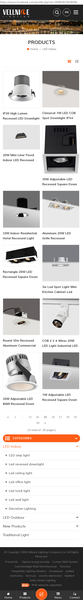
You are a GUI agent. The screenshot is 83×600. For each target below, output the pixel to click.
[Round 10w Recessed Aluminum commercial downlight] (21, 316)
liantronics (16, 575)
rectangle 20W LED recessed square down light (20, 274)
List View (77, 61)
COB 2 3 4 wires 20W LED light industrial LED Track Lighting (60, 343)
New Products (14, 526)
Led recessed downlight (26, 464)
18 (67, 417)
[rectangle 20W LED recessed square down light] (21, 255)
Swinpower (56, 571)
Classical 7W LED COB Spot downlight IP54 (59, 115)
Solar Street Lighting (42, 580)
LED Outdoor (13, 517)
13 (29, 417)
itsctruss (31, 575)
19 (75, 417)
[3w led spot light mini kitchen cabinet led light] (60, 263)
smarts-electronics (50, 575)
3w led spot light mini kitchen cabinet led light (59, 289)
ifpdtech (70, 575)
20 (37, 423)
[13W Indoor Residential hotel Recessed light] (21, 209)
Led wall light (19, 500)
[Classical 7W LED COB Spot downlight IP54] (60, 89)
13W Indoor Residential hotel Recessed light (20, 235)
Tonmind (65, 566)
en (67, 12)
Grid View (69, 61)
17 (60, 417)
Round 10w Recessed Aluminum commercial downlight (19, 343)
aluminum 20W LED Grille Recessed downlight (56, 236)
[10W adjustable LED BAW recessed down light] (21, 372)
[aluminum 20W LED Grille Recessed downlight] (60, 209)
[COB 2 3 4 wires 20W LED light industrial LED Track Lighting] (60, 316)
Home (34, 49)
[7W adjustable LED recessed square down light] (60, 370)
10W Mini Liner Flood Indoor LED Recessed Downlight (18, 158)
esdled (70, 571)
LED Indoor (49, 49)
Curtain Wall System (65, 562)
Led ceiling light (20, 473)
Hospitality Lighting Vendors (28, 571)
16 (53, 417)
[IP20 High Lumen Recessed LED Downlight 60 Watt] (21, 89)
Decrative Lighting (22, 509)
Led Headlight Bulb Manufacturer (36, 566)
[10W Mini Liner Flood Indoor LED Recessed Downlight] (21, 137)
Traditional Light (16, 535)
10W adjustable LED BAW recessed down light (18, 401)
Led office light (20, 482)
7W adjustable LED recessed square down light (59, 397)
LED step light (19, 455)
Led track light (19, 491)
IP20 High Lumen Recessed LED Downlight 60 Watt (21, 116)
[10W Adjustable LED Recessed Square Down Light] (60, 149)
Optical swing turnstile (36, 562)
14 (37, 417)
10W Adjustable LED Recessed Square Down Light (59, 182)
